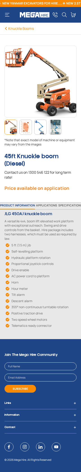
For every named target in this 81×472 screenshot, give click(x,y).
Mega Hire (20, 460)
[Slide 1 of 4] (10, 127)
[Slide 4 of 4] (55, 127)
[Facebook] (9, 446)
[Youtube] (56, 446)
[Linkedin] (40, 446)
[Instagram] (24, 446)
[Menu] (8, 15)
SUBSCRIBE (20, 389)
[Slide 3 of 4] (40, 127)
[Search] (64, 14)
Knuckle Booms (21, 28)
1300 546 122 (38, 172)
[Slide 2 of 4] (25, 127)
